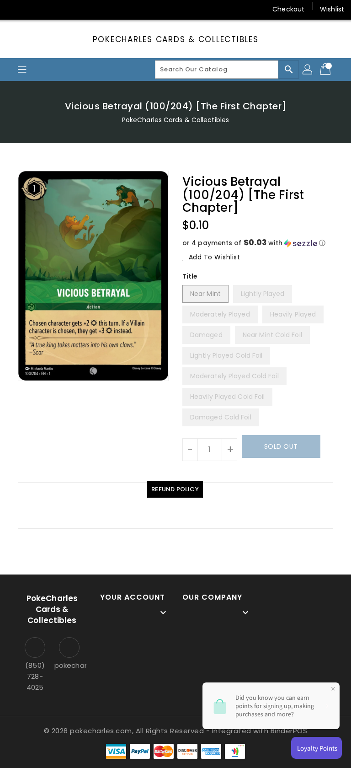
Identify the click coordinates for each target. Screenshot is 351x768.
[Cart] (326, 69)
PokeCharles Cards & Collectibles (176, 39)
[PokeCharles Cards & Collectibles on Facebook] (14, 9)
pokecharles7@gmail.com (69, 665)
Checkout (288, 9)
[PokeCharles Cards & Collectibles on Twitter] (32, 9)
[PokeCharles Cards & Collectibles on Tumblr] (84, 9)
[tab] (175, 489)
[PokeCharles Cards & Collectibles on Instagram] (67, 9)
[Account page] (308, 69)
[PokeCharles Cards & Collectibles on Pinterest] (49, 9)
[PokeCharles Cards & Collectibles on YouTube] (102, 9)
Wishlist (332, 9)
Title (190, 276)
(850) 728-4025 (35, 676)
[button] (257, 243)
